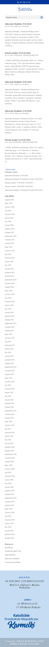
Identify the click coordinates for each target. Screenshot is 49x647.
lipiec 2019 (8, 509)
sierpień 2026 (9, 200)
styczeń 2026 (9, 225)
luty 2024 (8, 309)
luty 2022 (8, 396)
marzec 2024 (9, 305)
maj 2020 (8, 472)
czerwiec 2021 (10, 425)
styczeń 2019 (9, 530)
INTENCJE (18, 55)
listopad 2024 (9, 276)
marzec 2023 (9, 349)
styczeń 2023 (9, 356)
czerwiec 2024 (10, 294)
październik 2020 (10, 454)
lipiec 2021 (8, 421)
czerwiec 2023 (10, 338)
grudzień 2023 (10, 316)
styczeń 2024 (9, 312)
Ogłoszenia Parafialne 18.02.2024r (18, 82)
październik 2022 (10, 367)
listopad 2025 (9, 232)
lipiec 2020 (8, 465)
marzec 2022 (9, 392)
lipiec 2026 (8, 203)
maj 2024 (8, 298)
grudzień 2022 (10, 360)
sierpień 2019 (9, 505)
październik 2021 (10, 410)
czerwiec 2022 (10, 381)
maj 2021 (8, 429)
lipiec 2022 (8, 378)
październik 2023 (10, 323)
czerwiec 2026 (10, 207)
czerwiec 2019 (10, 512)
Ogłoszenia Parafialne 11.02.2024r (18, 111)
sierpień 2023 (9, 330)
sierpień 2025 (9, 243)
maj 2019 (8, 516)
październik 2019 (10, 498)
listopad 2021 (9, 407)
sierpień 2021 (9, 418)
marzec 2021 (9, 436)
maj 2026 (8, 210)
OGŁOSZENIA (10, 555)
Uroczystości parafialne (12, 562)
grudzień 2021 (10, 403)
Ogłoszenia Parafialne (22, 26)
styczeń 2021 (9, 443)
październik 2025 (10, 236)
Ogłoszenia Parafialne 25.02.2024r (18, 24)
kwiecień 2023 (10, 345)
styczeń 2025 (9, 269)
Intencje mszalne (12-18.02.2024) (18, 140)
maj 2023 (8, 341)
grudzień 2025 (10, 229)
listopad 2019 (9, 494)
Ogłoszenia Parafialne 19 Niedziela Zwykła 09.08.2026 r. (24, 190)
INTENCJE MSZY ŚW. (30, 55)
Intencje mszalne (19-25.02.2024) (18, 53)
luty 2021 (8, 440)
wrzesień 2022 (10, 370)
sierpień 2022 (9, 374)
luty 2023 (8, 352)
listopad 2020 (9, 451)
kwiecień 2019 (10, 520)
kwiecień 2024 (10, 301)
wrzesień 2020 (10, 458)
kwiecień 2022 (10, 389)
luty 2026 (8, 221)
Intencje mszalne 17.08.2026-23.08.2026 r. (19, 183)
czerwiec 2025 (10, 250)
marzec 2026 (9, 218)
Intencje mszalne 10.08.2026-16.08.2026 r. (19, 186)
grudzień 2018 (10, 534)
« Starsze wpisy (10, 169)
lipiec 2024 (8, 290)
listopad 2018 (9, 538)
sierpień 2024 (9, 287)
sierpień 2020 (9, 461)
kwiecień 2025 (10, 258)
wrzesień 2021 (10, 414)
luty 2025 (8, 265)
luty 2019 (8, 527)
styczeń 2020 (9, 487)
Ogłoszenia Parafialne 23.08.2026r (16, 175)
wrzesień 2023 (10, 327)
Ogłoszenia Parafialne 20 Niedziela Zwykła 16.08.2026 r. (24, 179)
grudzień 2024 (10, 272)
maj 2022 (8, 385)
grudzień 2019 (10, 490)
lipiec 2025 (8, 247)
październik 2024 (10, 280)
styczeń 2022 (9, 400)
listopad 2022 (9, 363)
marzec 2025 (9, 261)
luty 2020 (8, 483)
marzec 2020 (9, 480)
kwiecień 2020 (10, 476)
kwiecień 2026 (10, 214)
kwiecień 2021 (10, 432)
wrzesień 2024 (10, 283)
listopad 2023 (9, 320)
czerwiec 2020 (10, 469)
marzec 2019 (9, 523)
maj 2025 (8, 254)
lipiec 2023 (8, 334)
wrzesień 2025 (10, 239)
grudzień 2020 (10, 447)
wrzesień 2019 (10, 501)
